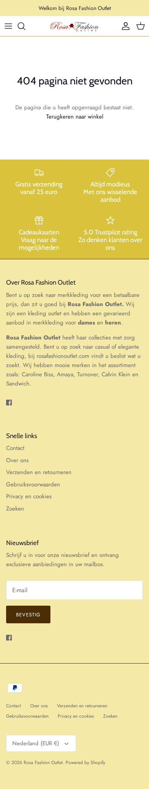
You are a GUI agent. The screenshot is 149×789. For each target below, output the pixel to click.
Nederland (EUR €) (35, 743)
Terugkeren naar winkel (74, 116)
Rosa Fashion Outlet (43, 762)
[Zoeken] (25, 26)
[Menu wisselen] (8, 26)
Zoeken (15, 508)
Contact (15, 448)
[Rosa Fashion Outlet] (74, 26)
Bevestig (28, 614)
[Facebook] (9, 402)
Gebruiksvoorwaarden (33, 484)
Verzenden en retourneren (38, 472)
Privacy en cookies (29, 496)
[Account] (123, 26)
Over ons (17, 460)
